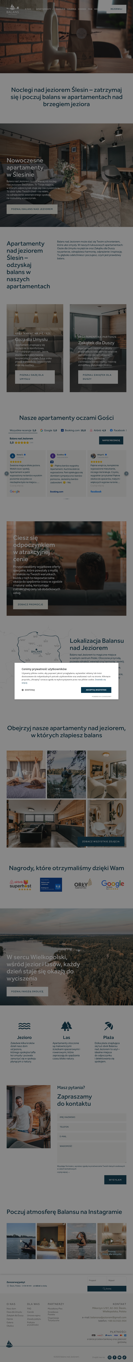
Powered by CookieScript (101, 696)
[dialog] (66, 681)
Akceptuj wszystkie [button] (96, 690)
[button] (28, 690)
